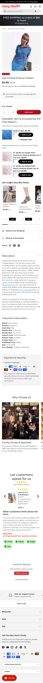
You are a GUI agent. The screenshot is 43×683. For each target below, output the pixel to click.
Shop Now (34, 2)
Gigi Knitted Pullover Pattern (16, 28)
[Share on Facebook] (14, 245)
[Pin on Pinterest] (19, 245)
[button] (35, 11)
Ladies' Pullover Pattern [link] (9, 205)
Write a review (21, 573)
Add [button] (12, 219)
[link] (9, 194)
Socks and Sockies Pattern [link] (25, 208)
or (25, 140)
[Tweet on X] (10, 245)
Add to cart (29, 112)
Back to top (21, 604)
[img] (21, 482)
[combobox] (21, 11)
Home (4, 28)
